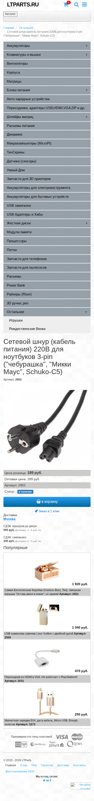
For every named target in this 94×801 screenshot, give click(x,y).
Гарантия (47, 765)
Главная (8, 27)
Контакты (79, 765)
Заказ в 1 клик (48, 511)
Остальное (26, 27)
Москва (9, 519)
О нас (23, 765)
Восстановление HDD (20, 771)
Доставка (63, 765)
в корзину (49, 502)
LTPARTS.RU (23, 4)
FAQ (34, 765)
